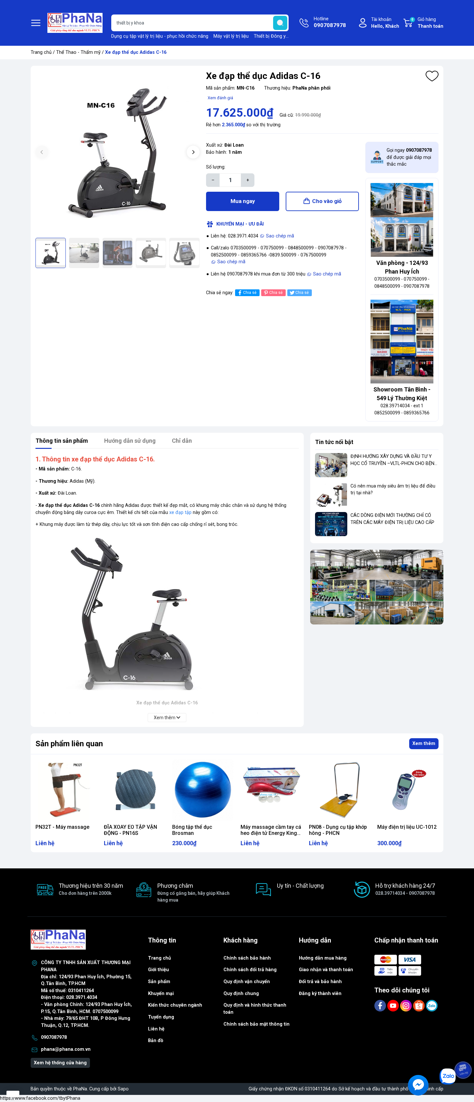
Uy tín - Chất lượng (300, 885)
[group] (117, 153)
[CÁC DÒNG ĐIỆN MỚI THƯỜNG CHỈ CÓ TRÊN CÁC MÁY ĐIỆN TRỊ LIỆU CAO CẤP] (331, 524)
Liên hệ (156, 1029)
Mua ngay (243, 201)
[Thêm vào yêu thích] (432, 76)
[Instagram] (406, 1005)
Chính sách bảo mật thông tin (256, 1024)
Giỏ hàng (427, 23)
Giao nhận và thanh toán (326, 969)
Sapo (123, 1089)
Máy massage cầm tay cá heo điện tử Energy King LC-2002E (271, 833)
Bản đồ (155, 1040)
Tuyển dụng (161, 1017)
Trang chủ (41, 52)
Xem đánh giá (220, 97)
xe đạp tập (180, 512)
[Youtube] (393, 1005)
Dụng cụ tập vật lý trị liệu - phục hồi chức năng (159, 36)
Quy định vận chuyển (246, 981)
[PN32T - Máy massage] (66, 790)
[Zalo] (432, 1005)
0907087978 (54, 1037)
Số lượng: (215, 167)
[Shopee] (419, 1005)
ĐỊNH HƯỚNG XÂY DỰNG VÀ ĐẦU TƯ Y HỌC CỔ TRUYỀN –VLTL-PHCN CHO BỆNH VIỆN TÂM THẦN (394, 463)
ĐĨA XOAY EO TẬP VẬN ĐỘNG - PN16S (130, 830)
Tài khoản (385, 23)
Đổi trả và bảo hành (320, 981)
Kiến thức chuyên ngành (175, 1005)
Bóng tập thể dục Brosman (192, 830)
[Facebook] (380, 1005)
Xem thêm (423, 743)
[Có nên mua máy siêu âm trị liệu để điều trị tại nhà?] (331, 495)
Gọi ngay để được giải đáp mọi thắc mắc (409, 157)
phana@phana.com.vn (66, 1049)
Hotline (330, 22)
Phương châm (193, 892)
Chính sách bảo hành (247, 958)
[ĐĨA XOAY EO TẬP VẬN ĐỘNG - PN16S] (134, 790)
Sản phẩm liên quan (69, 743)
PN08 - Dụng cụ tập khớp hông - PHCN (338, 830)
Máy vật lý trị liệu (231, 36)
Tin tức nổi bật (334, 442)
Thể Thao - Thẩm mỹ (78, 52)
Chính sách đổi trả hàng (250, 969)
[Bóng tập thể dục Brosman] (202, 790)
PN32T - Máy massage (62, 827)
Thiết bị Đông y (270, 36)
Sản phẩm (159, 981)
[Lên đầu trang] (464, 1052)
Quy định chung (241, 993)
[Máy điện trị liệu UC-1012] (408, 790)
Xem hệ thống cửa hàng (60, 1063)
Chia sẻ (249, 292)
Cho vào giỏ (327, 201)
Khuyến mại (161, 993)
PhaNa (80, 1089)
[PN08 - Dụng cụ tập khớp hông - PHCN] (339, 790)
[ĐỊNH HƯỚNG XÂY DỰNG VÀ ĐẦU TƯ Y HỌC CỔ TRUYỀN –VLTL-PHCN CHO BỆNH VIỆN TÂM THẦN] (331, 465)
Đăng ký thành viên (320, 993)
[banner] (376, 587)
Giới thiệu (158, 969)
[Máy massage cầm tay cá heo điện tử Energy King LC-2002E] (271, 790)
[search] (280, 23)
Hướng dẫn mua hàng (323, 958)
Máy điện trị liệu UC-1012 (407, 827)
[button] (193, 152)
